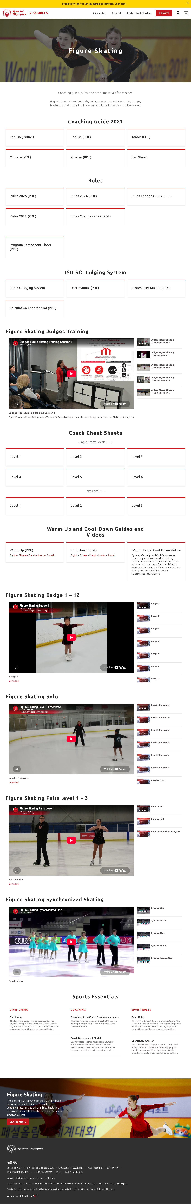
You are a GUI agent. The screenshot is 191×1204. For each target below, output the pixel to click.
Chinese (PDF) (20, 157)
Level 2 (76, 457)
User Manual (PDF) (85, 288)
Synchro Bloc (158, 933)
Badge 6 (155, 666)
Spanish (50, 555)
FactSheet (139, 157)
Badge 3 (155, 628)
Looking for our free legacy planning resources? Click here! (94, 4)
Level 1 (15, 457)
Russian (41, 555)
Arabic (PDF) (141, 137)
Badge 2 (155, 616)
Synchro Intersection (162, 958)
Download (14, 681)
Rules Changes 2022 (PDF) (91, 216)
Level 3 (137, 457)
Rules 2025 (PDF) (23, 196)
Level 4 (15, 477)
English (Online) (22, 137)
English (13, 555)
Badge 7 (155, 679)
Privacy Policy (13, 1178)
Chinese (23, 555)
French (32, 555)
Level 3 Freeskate (160, 730)
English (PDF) (81, 137)
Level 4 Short (158, 780)
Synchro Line (157, 908)
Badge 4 (155, 641)
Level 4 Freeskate (160, 742)
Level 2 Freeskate (160, 717)
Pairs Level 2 (157, 819)
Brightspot (121, 1183)
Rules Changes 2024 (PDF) (152, 196)
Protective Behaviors (139, 13)
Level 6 (137, 477)
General (116, 13)
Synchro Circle (158, 920)
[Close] (188, 1)
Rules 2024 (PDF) (84, 196)
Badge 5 (155, 653)
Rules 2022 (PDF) (23, 216)
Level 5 (76, 477)
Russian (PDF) (81, 157)
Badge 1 (155, 603)
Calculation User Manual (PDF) (33, 308)
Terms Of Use (26, 1178)
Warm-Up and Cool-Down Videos (156, 550)
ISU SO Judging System (27, 288)
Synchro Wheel (158, 945)
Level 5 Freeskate (160, 755)
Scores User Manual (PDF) (151, 288)
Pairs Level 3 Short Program (165, 831)
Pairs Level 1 (157, 806)
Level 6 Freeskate (160, 767)
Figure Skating (24, 1095)
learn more (18, 1122)
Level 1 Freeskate (160, 705)
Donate (164, 13)
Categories (99, 13)
